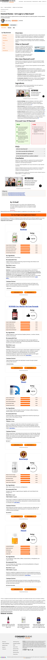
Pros (4, 43)
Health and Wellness (28, 1)
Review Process (35, 1)
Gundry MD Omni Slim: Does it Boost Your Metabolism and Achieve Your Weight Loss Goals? (38, 626)
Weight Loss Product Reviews (18, 7)
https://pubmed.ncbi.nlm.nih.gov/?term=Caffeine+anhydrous (16, 195)
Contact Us (44, 1)
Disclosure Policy (16, 652)
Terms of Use (15, 646)
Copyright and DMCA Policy (16, 644)
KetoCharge (23, 459)
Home (2, 7)
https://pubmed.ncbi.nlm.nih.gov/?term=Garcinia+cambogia (16, 192)
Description (3, 27)
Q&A (14, 27)
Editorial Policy (15, 650)
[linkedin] (28, 649)
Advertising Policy (16, 641)
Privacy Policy (15, 654)
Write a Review (4, 25)
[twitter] (30, 649)
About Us (3, 647)
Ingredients (5, 40)
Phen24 (23, 531)
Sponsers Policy (15, 648)
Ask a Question (13, 25)
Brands (40, 1)
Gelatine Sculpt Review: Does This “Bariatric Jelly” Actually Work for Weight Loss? (8, 626)
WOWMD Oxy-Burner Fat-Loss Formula (23, 306)
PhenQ (23, 382)
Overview (5, 35)
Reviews (9, 27)
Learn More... (29, 355)
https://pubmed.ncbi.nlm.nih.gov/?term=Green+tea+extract (16, 193)
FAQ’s (4, 48)
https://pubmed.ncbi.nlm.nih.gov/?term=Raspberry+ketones (16, 194)
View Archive (13, 210)
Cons (4, 45)
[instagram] (25, 649)
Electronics (21, 1)
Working (4, 38)
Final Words (5, 50)
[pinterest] (27, 649)
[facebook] (23, 649)
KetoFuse (23, 229)
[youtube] (32, 649)
